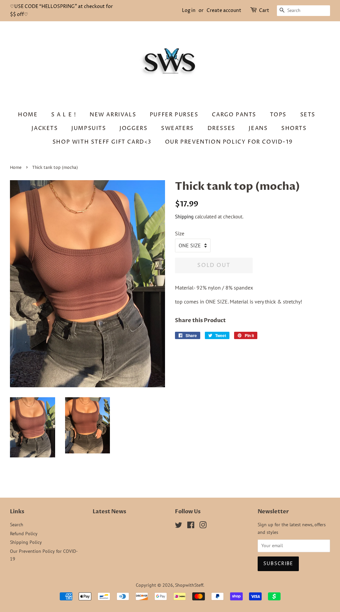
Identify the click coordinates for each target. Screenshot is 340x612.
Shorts (294, 128)
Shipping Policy (26, 542)
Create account (224, 10)
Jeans (258, 128)
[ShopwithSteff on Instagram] (203, 526)
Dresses (221, 128)
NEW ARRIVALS (113, 114)
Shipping (184, 216)
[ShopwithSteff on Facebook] (191, 526)
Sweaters (177, 128)
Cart (264, 10)
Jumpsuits (88, 128)
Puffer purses (174, 114)
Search (16, 525)
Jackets (45, 128)
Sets (307, 114)
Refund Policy (24, 534)
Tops (278, 114)
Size (179, 233)
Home (28, 114)
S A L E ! (63, 114)
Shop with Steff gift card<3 (101, 142)
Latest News (109, 511)
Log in (189, 10)
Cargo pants (234, 114)
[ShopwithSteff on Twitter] (178, 526)
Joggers (133, 128)
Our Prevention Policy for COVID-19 (229, 142)
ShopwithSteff (189, 585)
